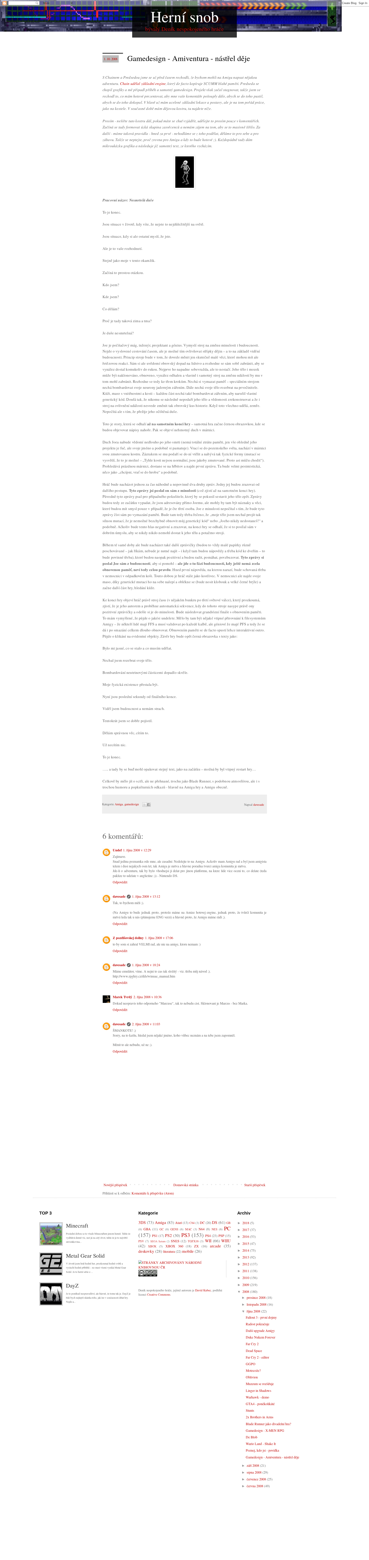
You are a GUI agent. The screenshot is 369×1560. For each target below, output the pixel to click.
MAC (188, 1229)
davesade (119, 896)
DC (202, 1222)
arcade (215, 1245)
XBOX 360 (174, 1246)
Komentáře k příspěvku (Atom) (153, 1193)
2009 (246, 1284)
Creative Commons (158, 1294)
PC (227, 1228)
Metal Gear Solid (85, 1255)
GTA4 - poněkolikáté (260, 1403)
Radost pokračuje (257, 1324)
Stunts (250, 1410)
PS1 (155, 1235)
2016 (246, 1236)
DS (214, 1222)
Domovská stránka (185, 1185)
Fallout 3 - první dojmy (261, 1317)
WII (208, 1240)
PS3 (185, 1234)
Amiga (119, 804)
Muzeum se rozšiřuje (260, 1383)
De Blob (251, 1437)
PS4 (208, 1235)
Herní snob (185, 16)
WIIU (226, 1240)
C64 (192, 1223)
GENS (174, 1229)
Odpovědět (120, 882)
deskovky (146, 1251)
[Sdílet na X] (144, 805)
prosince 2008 (256, 1297)
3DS (142, 1222)
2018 (246, 1223)
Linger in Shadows (258, 1390)
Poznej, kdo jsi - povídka (262, 1450)
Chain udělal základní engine (143, 83)
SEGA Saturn (157, 1241)
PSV (141, 1241)
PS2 (168, 1235)
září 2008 (253, 1465)
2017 (246, 1229)
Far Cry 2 (252, 1344)
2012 (246, 1264)
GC (162, 1229)
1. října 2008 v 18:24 (146, 965)
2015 (246, 1243)
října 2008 (254, 1311)
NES (214, 1229)
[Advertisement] (184, 1149)
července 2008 (257, 1479)
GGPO (250, 1364)
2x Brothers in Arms (259, 1417)
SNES (175, 1241)
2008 (246, 1291)
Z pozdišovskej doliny (128, 937)
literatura (169, 1251)
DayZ (72, 1285)
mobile (188, 1251)
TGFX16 (193, 1241)
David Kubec (203, 1290)
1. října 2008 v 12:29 (137, 850)
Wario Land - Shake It (261, 1443)
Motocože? (253, 1370)
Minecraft (77, 1225)
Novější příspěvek (115, 1185)
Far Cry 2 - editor (257, 1357)
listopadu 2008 (257, 1304)
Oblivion (252, 1377)
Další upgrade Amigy (260, 1330)
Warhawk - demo (257, 1397)
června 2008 (255, 1486)
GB (228, 1223)
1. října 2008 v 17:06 (159, 937)
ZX (196, 1246)
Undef (117, 850)
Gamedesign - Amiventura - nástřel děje (272, 1457)
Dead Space (254, 1350)
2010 (246, 1277)
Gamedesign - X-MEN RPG (265, 1430)
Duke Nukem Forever (260, 1337)
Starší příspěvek (254, 1185)
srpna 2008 (254, 1472)
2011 (246, 1271)
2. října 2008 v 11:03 (146, 1024)
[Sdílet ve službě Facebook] (148, 805)
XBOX (152, 1246)
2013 (246, 1257)
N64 (202, 1229)
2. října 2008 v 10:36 (147, 997)
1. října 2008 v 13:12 (146, 896)
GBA (147, 1229)
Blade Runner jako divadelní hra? (268, 1424)
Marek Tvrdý (122, 996)
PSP (221, 1235)
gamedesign (131, 804)
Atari (178, 1222)
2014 (246, 1250)
